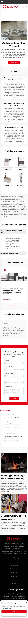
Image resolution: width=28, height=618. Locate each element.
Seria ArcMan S (7, 169)
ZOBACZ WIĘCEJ (6, 299)
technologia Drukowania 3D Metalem (12, 427)
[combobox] (8, 369)
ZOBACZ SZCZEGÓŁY (7, 161)
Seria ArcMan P (21, 169)
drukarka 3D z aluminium (9, 414)
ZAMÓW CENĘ (14, 62)
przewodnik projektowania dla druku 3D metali (13, 437)
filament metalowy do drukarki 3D (11, 417)
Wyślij (14, 398)
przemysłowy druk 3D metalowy (11, 424)
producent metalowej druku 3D (11, 440)
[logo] (10, 6)
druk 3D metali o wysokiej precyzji (11, 433)
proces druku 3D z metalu (9, 430)
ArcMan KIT (7, 185)
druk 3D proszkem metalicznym (11, 420)
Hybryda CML (21, 185)
